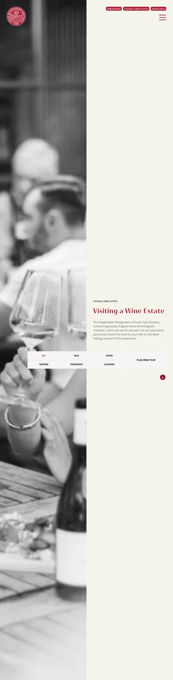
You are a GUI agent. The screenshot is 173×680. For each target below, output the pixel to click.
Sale (76, 355)
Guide (109, 355)
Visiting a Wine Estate (136, 8)
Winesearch (158, 8)
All (44, 355)
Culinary (109, 364)
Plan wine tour (146, 360)
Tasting (43, 364)
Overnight (76, 364)
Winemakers (114, 8)
